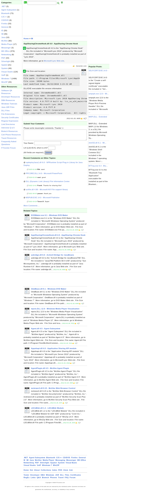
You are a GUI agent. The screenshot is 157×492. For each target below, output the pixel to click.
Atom (65, 470)
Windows (50, 475)
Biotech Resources (9, 131)
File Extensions (8, 114)
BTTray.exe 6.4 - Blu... (98, 166)
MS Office (5, 51)
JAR (57, 475)
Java (3, 37)
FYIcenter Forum (8, 148)
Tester (26, 475)
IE (2, 30)
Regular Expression (9, 121)
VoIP (3, 75)
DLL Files (5, 111)
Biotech (45, 477)
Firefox (4, 24)
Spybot (4, 65)
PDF (3, 58)
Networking (6, 54)
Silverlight (5, 61)
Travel (61, 477)
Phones (53, 477)
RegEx (27, 477)
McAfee (4, 41)
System (4, 68)
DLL (62, 475)
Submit (48, 152)
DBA (43, 475)
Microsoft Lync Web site (54, 61)
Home (26, 38)
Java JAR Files (7, 107)
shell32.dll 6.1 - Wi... (97, 143)
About (37, 470)
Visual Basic (71, 463)
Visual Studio (7, 72)
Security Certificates (10, 117)
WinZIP (4, 82)
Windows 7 (6, 78)
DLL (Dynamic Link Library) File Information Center (48, 181)
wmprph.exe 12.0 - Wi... (99, 94)
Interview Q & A (8, 128)
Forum (73, 477)
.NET (3, 6)
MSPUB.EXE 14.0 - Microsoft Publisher (43, 197)
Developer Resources (10, 97)
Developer (35, 475)
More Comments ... (32, 206)
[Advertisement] (11, 182)
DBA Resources (8, 100)
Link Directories (8, 124)
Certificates (75, 475)
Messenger (6, 48)
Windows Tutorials (9, 104)
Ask (71, 470)
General (4, 27)
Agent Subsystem (8, 10)
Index (54, 470)
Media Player (7, 44)
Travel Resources (8, 138)
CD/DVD (5, 20)
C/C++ (4, 17)
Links (33, 477)
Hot (31, 470)
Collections (46, 470)
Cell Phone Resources (11, 135)
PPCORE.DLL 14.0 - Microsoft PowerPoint (44, 173)
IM (2, 34)
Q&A (39, 477)
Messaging (60, 460)
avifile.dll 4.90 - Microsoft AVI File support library (47, 189)
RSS (60, 470)
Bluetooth (5, 13)
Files (67, 475)
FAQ (67, 477)
